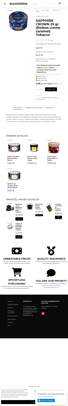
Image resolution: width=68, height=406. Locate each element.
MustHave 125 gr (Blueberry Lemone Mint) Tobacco (18, 208)
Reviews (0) (50, 108)
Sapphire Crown (42, 16)
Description (18, 108)
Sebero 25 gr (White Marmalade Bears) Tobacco (18, 227)
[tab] (18, 108)
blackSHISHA (19, 3)
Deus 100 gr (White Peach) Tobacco (39, 207)
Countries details (41, 61)
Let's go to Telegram (47, 400)
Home (37, 10)
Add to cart (51, 89)
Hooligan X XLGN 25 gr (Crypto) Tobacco (58, 207)
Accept (34, 402)
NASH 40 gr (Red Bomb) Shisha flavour (13, 158)
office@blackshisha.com (51, 287)
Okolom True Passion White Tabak (32, 158)
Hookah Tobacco (45, 10)
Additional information (34, 108)
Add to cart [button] (19, 219)
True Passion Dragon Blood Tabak (52, 158)
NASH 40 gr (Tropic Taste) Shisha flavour (12, 185)
